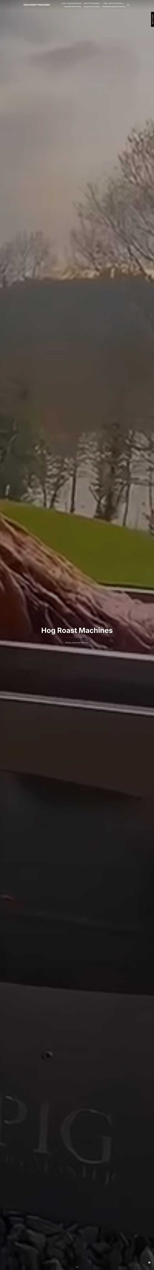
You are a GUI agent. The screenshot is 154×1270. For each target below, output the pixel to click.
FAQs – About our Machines (113, 3)
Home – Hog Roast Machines (71, 3)
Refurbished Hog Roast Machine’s (114, 7)
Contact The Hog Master (92, 7)
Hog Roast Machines (37, 4)
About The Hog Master (91, 3)
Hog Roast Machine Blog (72, 7)
